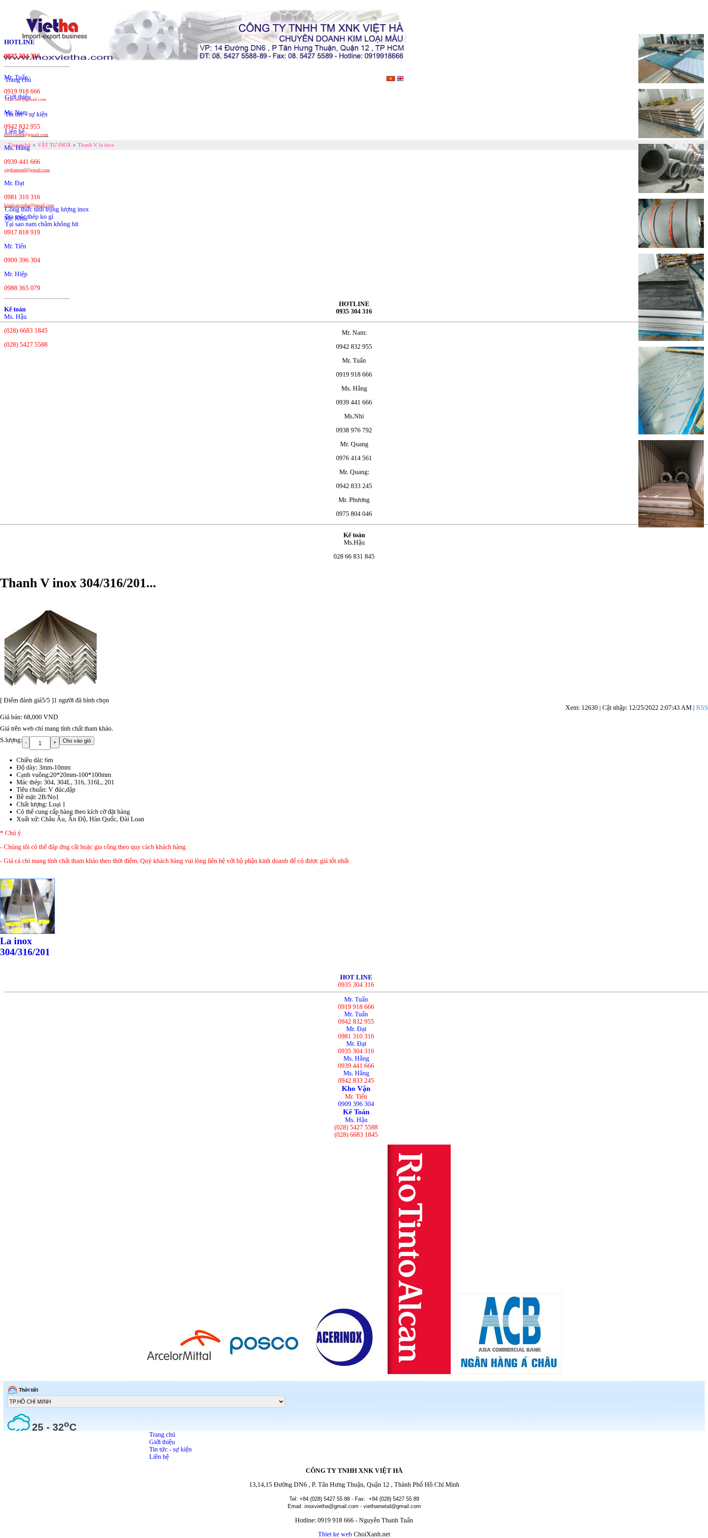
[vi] (390, 78)
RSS (702, 707)
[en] (400, 78)
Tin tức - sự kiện (170, 1449)
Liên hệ (159, 1456)
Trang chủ (162, 1434)
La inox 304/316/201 (25, 946)
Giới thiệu (162, 1441)
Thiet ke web (335, 1534)
